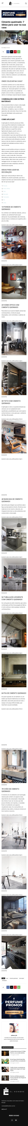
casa (7, 978)
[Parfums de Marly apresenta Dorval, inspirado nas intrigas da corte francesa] (5, 1078)
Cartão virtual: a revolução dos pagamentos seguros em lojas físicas (17, 1069)
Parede (5, 186)
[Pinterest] (15, 51)
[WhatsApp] (18, 51)
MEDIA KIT (4, 1109)
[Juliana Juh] (14, 1027)
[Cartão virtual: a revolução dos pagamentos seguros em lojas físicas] (5, 1069)
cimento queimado (14, 978)
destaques (4, 980)
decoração (21, 978)
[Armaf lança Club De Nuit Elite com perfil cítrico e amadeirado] (5, 1061)
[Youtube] (15, 1120)
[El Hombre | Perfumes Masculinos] (14, 3)
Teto (4, 191)
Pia (4, 200)
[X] (11, 51)
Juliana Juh (14, 1035)
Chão (4, 202)
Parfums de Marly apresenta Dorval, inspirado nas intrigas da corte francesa (18, 1078)
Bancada (5, 194)
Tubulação (6, 197)
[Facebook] (8, 51)
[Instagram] (12, 1120)
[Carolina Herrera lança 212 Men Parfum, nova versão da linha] (5, 1053)
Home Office (6, 188)
